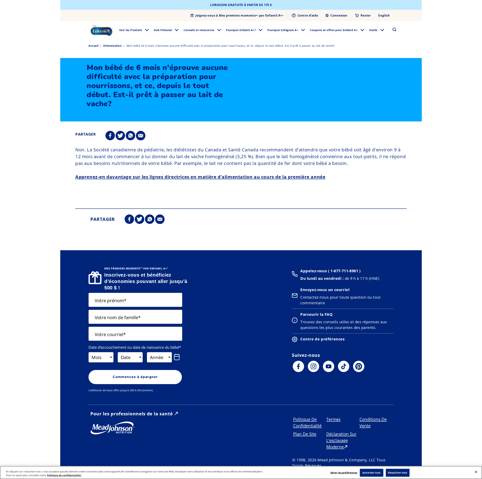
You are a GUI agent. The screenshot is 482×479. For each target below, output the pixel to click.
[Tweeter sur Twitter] (120, 136)
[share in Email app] (141, 136)
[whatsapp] (130, 136)
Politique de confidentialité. (64, 475)
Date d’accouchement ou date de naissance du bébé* (134, 347)
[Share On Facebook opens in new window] (110, 136)
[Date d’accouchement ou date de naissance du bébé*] (177, 357)
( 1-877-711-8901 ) (344, 270)
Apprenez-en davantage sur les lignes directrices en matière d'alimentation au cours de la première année (200, 177)
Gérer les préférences (343, 472)
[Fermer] (476, 472)
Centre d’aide (307, 15)
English (384, 15)
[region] (241, 472)
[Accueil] (101, 30)
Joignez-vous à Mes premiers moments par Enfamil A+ (239, 15)
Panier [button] (366, 15)
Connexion (338, 15)
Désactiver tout (397, 472)
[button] (392, 29)
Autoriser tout (371, 472)
